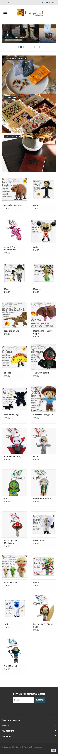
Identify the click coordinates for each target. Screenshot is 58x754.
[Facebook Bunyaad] (22, 708)
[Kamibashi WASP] (43, 189)
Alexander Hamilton (42, 498)
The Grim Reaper (41, 372)
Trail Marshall (10, 666)
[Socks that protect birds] (29, 33)
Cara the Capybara (13, 205)
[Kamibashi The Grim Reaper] (43, 357)
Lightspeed (38, 747)
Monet (7, 289)
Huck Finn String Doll (43, 414)
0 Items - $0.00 (50, 2)
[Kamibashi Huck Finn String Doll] (43, 399)
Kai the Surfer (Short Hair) (43, 625)
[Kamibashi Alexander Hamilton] (43, 482)
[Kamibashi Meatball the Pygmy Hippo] (43, 315)
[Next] (50, 35)
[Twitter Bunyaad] (26, 708)
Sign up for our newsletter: (29, 693)
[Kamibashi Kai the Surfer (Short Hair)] (43, 608)
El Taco (7, 372)
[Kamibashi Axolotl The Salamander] (14, 231)
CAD (8, 2)
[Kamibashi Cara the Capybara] (14, 189)
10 (43, 47)
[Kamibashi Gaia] (14, 482)
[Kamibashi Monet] (14, 273)
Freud (35, 456)
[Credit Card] (53, 750)
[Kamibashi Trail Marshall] (14, 650)
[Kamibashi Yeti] (14, 608)
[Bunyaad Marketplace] (34, 12)
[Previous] (7, 35)
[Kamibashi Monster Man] (14, 566)
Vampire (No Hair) (12, 456)
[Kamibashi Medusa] (43, 273)
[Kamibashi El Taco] (14, 357)
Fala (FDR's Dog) (11, 414)
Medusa (37, 289)
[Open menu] (5, 12)
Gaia (6, 498)
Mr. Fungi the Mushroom (10, 541)
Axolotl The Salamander (10, 248)
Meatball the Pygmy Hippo (42, 332)
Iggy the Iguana (11, 331)
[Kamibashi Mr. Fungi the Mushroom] (14, 524)
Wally (35, 247)
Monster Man (10, 582)
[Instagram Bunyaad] (36, 708)
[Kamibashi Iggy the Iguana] (14, 315)
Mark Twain (38, 540)
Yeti (6, 624)
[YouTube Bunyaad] (31, 708)
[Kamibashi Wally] (43, 231)
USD (4, 2)
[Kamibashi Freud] (43, 441)
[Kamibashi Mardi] (43, 566)
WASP (35, 205)
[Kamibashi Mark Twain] (43, 524)
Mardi (36, 582)
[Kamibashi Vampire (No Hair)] (14, 441)
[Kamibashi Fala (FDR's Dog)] (14, 399)
